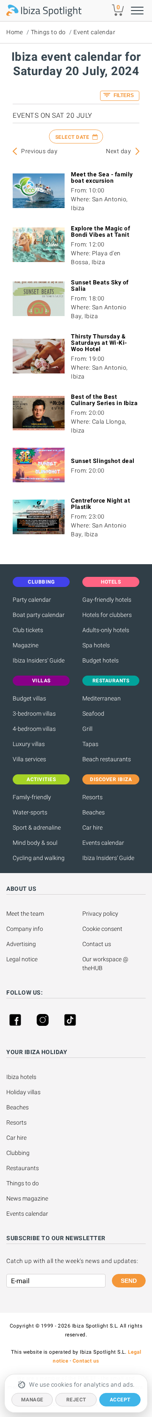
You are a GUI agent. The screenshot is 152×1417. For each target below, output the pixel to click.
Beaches (93, 812)
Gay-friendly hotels (106, 599)
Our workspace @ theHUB (106, 963)
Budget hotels (100, 660)
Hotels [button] (111, 582)
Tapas (90, 744)
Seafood (93, 713)
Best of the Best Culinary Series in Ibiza (104, 399)
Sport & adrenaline (37, 827)
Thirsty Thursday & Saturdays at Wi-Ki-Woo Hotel (99, 342)
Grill (87, 728)
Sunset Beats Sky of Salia (100, 285)
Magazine (25, 645)
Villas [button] (41, 681)
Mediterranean (101, 698)
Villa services (29, 759)
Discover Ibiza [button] (111, 779)
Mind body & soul (35, 842)
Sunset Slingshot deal (103, 460)
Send (129, 1280)
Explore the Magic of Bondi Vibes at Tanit (100, 231)
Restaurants (22, 1168)
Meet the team (25, 913)
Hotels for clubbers (107, 614)
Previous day (39, 151)
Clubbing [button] (41, 582)
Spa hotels (96, 645)
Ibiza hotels (21, 1077)
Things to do (48, 32)
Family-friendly (32, 797)
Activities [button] (41, 779)
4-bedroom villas (34, 728)
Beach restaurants (106, 759)
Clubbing (18, 1152)
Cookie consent (102, 928)
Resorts (92, 797)
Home (14, 32)
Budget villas (29, 698)
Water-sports (30, 812)
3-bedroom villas (34, 713)
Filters (123, 95)
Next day (118, 151)
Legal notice (22, 959)
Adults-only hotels (105, 630)
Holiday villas (23, 1092)
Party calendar (32, 599)
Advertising (21, 944)
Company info (24, 928)
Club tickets (28, 630)
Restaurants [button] (111, 681)
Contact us (96, 944)
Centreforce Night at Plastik (100, 503)
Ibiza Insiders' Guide (39, 660)
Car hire (92, 827)
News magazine (27, 1198)
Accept (120, 1400)
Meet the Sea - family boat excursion (102, 177)
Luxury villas (29, 744)
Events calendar (103, 842)
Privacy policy (100, 913)
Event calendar (94, 32)
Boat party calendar (39, 614)
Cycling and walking (39, 858)
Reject (76, 1400)
